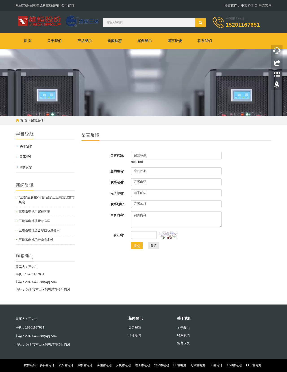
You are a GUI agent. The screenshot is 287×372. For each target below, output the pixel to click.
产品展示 (84, 41)
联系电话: (117, 182)
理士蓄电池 (142, 365)
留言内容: (117, 215)
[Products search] (200, 22)
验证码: (119, 235)
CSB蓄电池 (234, 365)
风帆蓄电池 (123, 365)
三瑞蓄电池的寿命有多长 (36, 239)
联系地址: (117, 204)
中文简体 (247, 5)
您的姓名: (117, 171)
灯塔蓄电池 (198, 365)
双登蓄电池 (66, 365)
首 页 (28, 41)
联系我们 (205, 41)
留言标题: (117, 155)
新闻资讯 (135, 318)
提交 (137, 246)
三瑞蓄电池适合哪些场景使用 (39, 230)
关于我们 (54, 41)
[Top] (277, 85)
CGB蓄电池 (253, 365)
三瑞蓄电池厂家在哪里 (34, 211)
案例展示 (144, 41)
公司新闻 (134, 328)
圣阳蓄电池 (104, 365)
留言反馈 (174, 41)
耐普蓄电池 (85, 365)
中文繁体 (265, 5)
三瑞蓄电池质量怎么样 (34, 221)
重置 (153, 246)
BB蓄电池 (179, 365)
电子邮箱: (117, 193)
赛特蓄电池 (47, 365)
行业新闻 (134, 335)
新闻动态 (114, 41)
